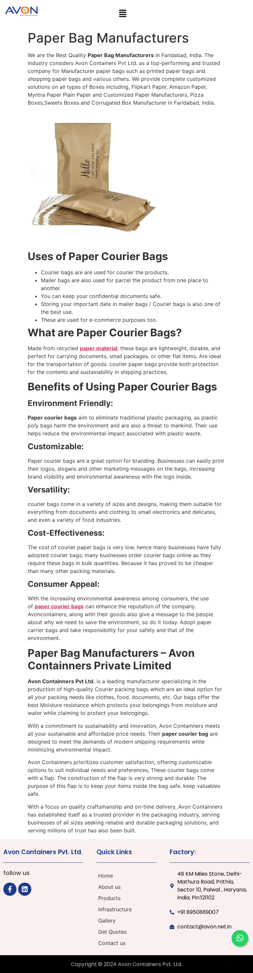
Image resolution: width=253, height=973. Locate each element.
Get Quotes (112, 931)
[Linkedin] (24, 889)
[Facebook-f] (9, 889)
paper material (98, 348)
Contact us (112, 943)
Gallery (107, 920)
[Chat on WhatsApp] (240, 938)
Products (109, 898)
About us (109, 887)
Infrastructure (115, 909)
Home (105, 875)
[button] (122, 14)
